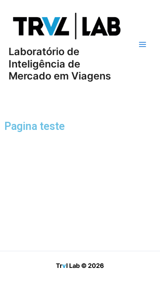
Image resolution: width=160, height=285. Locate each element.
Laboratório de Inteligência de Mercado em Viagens (60, 63)
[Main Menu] (142, 44)
